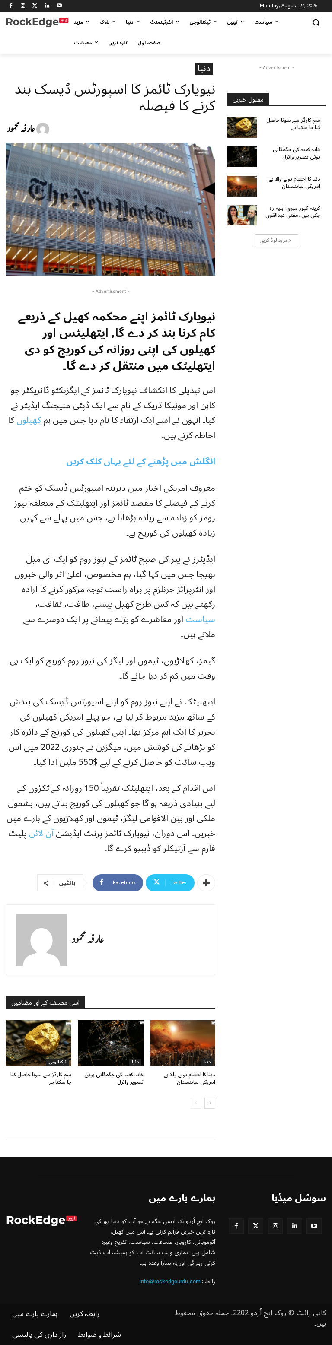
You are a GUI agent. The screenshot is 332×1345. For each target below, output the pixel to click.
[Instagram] (23, 6)
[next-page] (209, 1103)
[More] (206, 882)
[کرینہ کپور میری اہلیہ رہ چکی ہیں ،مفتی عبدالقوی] (242, 215)
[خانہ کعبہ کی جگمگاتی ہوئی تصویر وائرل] (110, 1043)
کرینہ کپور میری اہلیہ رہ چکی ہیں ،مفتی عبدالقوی (292, 212)
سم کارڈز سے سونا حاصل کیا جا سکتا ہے (40, 1078)
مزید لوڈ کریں (274, 240)
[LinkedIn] (47, 6)
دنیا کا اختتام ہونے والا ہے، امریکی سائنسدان (188, 1078)
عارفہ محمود (21, 129)
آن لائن (41, 834)
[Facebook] (11, 6)
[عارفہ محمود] (44, 129)
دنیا (204, 69)
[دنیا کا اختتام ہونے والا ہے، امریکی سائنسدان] (182, 1043)
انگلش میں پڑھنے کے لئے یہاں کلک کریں (140, 462)
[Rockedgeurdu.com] (37, 22)
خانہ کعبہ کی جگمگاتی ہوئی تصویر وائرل (114, 1078)
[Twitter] (35, 6)
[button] (316, 23)
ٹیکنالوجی (57, 1062)
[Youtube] (59, 6)
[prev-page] (196, 1103)
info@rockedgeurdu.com (170, 1281)
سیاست (200, 619)
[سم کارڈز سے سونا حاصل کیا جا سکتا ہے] (38, 1043)
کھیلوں (28, 420)
